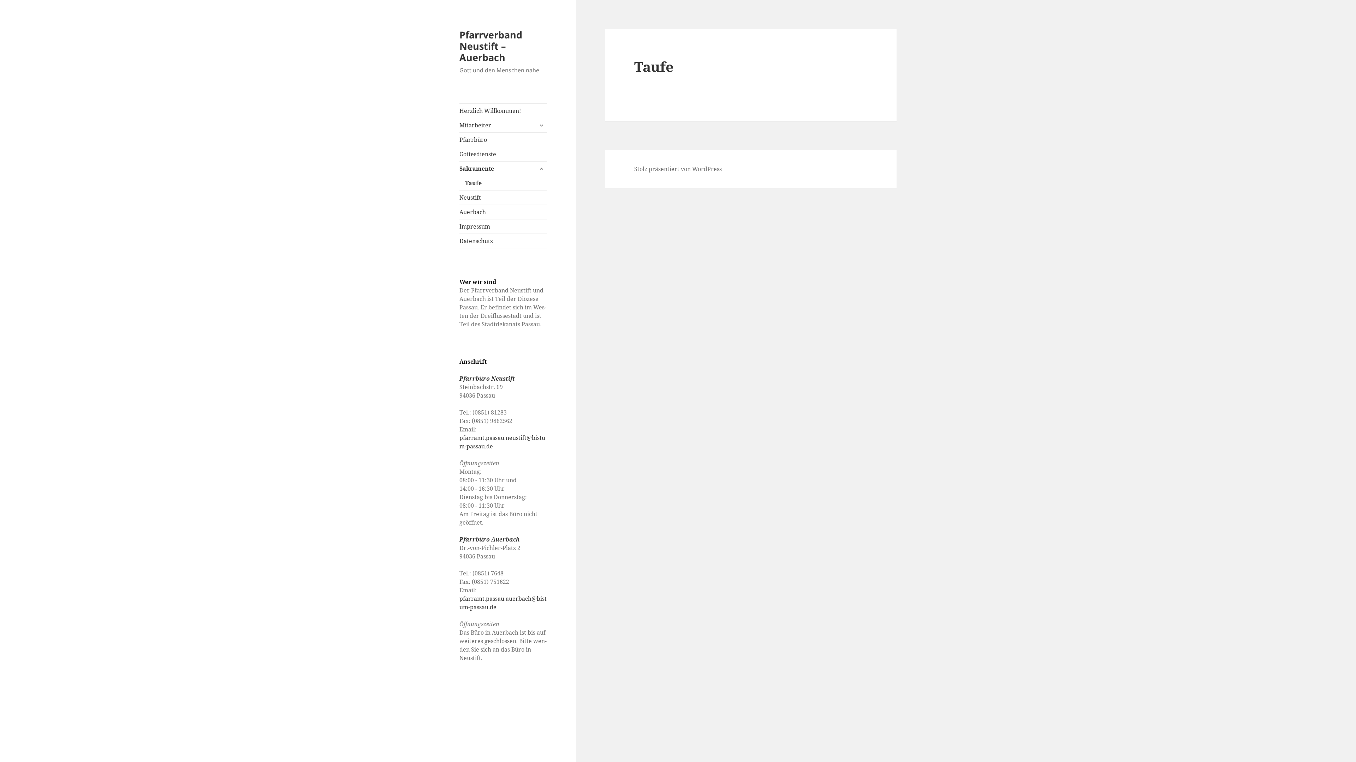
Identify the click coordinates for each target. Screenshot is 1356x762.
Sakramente (476, 169)
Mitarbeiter (475, 125)
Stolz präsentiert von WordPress (678, 169)
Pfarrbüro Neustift (487, 378)
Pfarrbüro (473, 140)
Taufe (473, 183)
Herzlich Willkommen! (490, 111)
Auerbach (472, 212)
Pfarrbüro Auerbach (489, 539)
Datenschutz (476, 241)
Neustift (470, 197)
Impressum (474, 226)
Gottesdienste (477, 154)
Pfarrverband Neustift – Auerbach (490, 46)
